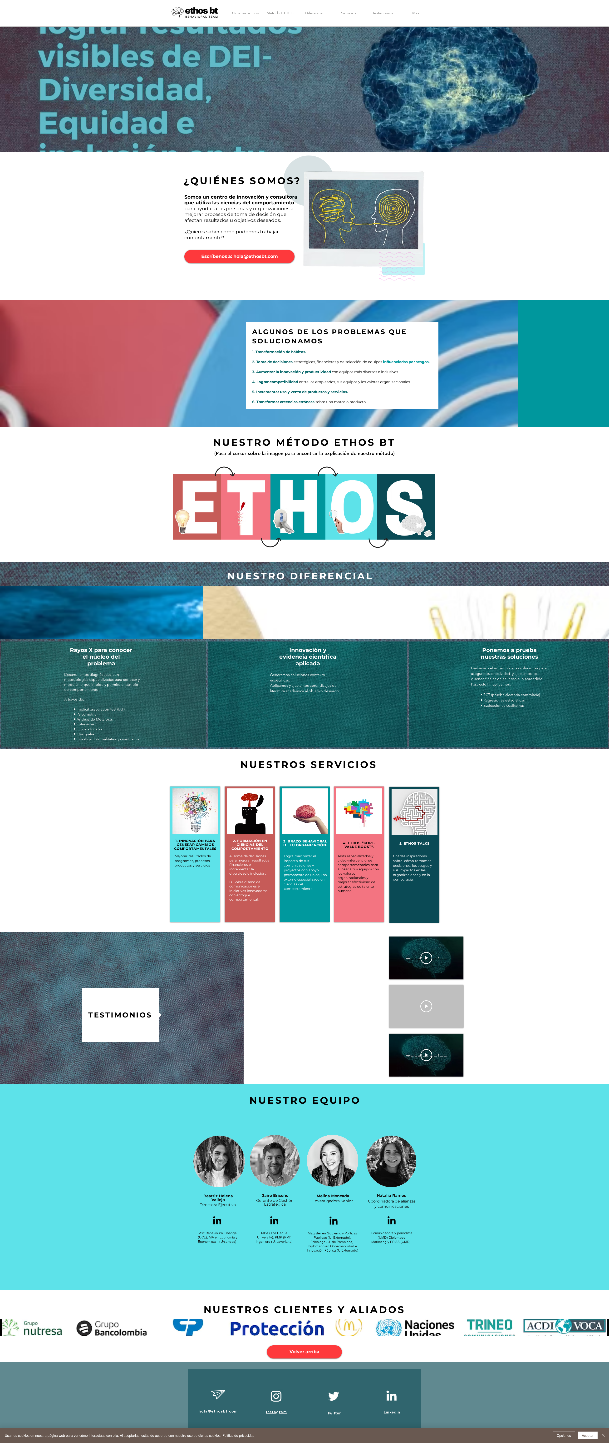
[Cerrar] (603, 1435)
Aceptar (588, 1435)
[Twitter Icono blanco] (333, 1396)
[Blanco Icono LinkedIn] (391, 1395)
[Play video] (426, 958)
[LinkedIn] (217, 1221)
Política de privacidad (238, 1435)
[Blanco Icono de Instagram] (276, 1396)
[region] (202, 511)
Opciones (564, 1435)
